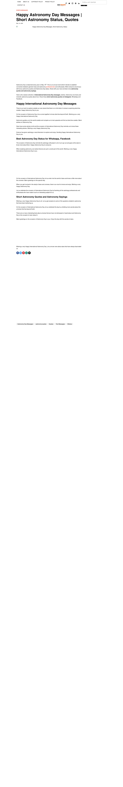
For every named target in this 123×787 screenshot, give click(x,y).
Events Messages (22, 10)
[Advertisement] (49, 72)
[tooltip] (66, 3)
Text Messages (60, 324)
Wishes (69, 324)
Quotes (51, 324)
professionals (50, 87)
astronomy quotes (41, 324)
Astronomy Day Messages (25, 324)
